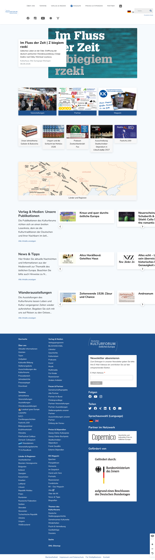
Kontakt (106, 557)
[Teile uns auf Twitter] (90, 408)
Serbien (21, 504)
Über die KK (53, 493)
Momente (52, 466)
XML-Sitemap (54, 545)
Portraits (52, 476)
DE (133, 12)
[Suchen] (150, 11)
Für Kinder (52, 373)
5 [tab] (81, 75)
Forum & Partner (55, 386)
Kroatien (21, 480)
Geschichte (53, 353)
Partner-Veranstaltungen (58, 403)
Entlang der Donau (56, 423)
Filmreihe (22, 433)
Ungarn (21, 521)
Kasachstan (23, 477)
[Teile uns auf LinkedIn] (106, 408)
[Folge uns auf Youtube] (96, 397)
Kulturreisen (53, 356)
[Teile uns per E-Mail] (120, 408)
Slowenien (22, 511)
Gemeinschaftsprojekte (58, 390)
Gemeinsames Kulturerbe (58, 519)
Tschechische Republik (27, 514)
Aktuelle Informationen (27, 349)
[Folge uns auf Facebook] (90, 397)
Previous (60, 226)
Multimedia (53, 370)
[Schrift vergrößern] (152, 544)
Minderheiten (53, 523)
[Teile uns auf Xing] (101, 408)
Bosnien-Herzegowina (27, 463)
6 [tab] (84, 75)
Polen (20, 494)
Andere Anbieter (55, 380)
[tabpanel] (77, 53)
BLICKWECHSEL (55, 346)
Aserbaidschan (24, 459)
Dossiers (52, 533)
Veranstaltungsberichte (28, 446)
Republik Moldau (25, 490)
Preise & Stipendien (94, 6)
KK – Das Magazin (56, 486)
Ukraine (21, 518)
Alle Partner (53, 393)
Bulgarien (22, 466)
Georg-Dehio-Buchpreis (58, 436)
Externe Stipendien (56, 449)
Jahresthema (23, 395)
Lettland (21, 483)
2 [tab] (74, 75)
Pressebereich (24, 376)
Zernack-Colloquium (26, 440)
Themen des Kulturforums (54, 508)
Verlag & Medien (58, 6)
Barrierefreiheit (51, 557)
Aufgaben (22, 359)
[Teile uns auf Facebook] (96, 408)
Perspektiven (53, 463)
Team (20, 355)
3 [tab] (77, 75)
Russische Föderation (27, 501)
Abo (50, 490)
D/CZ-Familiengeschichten (26, 418)
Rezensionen (53, 376)
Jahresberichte (24, 379)
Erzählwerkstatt (25, 429)
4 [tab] (79, 75)
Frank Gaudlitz (54, 446)
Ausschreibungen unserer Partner (59, 418)
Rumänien (22, 497)
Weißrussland (24, 524)
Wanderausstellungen (27, 406)
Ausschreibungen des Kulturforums (27, 371)
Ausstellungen (24, 402)
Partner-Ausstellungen (58, 407)
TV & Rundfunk (24, 450)
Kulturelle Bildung (25, 362)
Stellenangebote (25, 366)
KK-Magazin (53, 456)
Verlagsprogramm (55, 342)
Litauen (21, 487)
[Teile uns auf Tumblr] (110, 408)
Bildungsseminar (25, 426)
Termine (42, 6)
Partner (111, 6)
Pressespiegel (24, 382)
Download (22, 386)
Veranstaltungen (25, 399)
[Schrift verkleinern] (152, 549)
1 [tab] (72, 75)
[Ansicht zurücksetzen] (152, 553)
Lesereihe (22, 413)
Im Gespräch (53, 469)
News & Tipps (54, 497)
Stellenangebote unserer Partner (58, 412)
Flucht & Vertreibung (57, 526)
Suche (51, 539)
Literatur (51, 349)
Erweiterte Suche (148, 15)
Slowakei (22, 507)
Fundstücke (53, 483)
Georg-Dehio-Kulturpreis (58, 433)
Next (142, 226)
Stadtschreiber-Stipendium (54, 441)
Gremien (21, 352)
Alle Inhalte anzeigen (27, 241)
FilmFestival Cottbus (26, 436)
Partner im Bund (55, 396)
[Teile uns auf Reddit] (115, 408)
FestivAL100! (24, 422)
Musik (50, 366)
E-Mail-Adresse (97, 373)
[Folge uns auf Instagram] (101, 397)
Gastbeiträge (53, 530)
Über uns (31, 6)
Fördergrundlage (55, 400)
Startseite (22, 339)
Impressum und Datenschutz (72, 557)
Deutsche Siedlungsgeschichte (57, 514)
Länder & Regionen (26, 456)
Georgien (22, 473)
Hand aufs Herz (55, 473)
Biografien (52, 500)
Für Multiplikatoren (93, 557)
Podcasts (52, 359)
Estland (21, 470)
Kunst (50, 363)
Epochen (52, 459)
